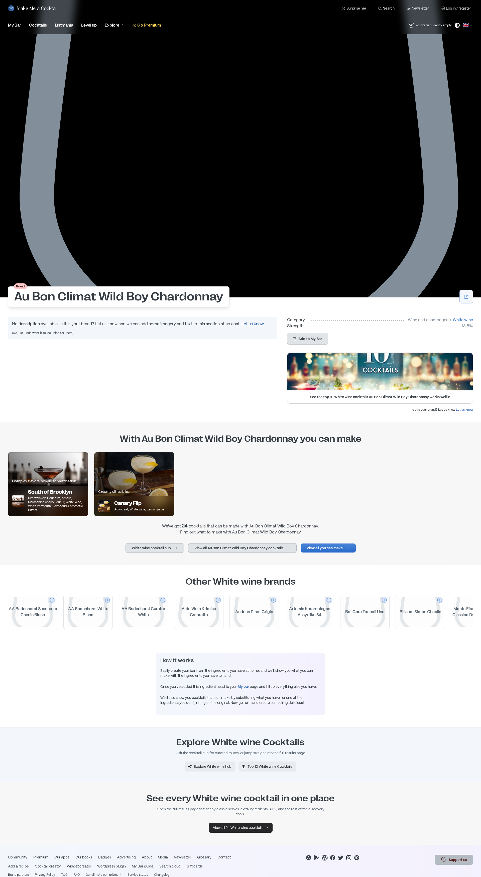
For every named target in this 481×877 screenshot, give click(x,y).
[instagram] (349, 858)
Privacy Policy (45, 875)
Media (163, 857)
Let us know (253, 323)
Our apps (61, 857)
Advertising (126, 857)
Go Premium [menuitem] (149, 25)
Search (389, 8)
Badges (104, 857)
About (147, 857)
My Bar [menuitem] (14, 25)
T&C (64, 875)
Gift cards (195, 866)
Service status (138, 875)
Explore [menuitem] (112, 25)
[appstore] (309, 858)
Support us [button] (458, 859)
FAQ (77, 875)
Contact (224, 857)
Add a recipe (18, 866)
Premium (40, 857)
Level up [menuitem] (89, 25)
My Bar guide (142, 866)
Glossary (204, 857)
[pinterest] (357, 858)
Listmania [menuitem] (64, 25)
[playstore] (317, 858)
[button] (307, 339)
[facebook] (333, 858)
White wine (463, 319)
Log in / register (458, 8)
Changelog (161, 875)
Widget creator (79, 866)
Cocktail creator (48, 866)
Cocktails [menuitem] (38, 25)
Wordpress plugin (111, 866)
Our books (83, 857)
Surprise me (356, 8)
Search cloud (170, 866)
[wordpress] (325, 858)
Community (17, 857)
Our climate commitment (104, 875)
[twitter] (341, 858)
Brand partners (18, 875)
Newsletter (420, 8)
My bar (243, 686)
